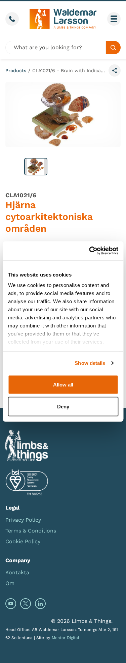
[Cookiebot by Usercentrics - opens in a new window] (89, 251)
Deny (63, 406)
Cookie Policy (22, 541)
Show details (90, 363)
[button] (35, 166)
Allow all (63, 384)
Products (15, 70)
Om (9, 583)
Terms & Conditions (30, 530)
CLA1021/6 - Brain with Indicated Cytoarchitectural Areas (69, 70)
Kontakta (17, 572)
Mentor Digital (65, 637)
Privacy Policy (23, 520)
